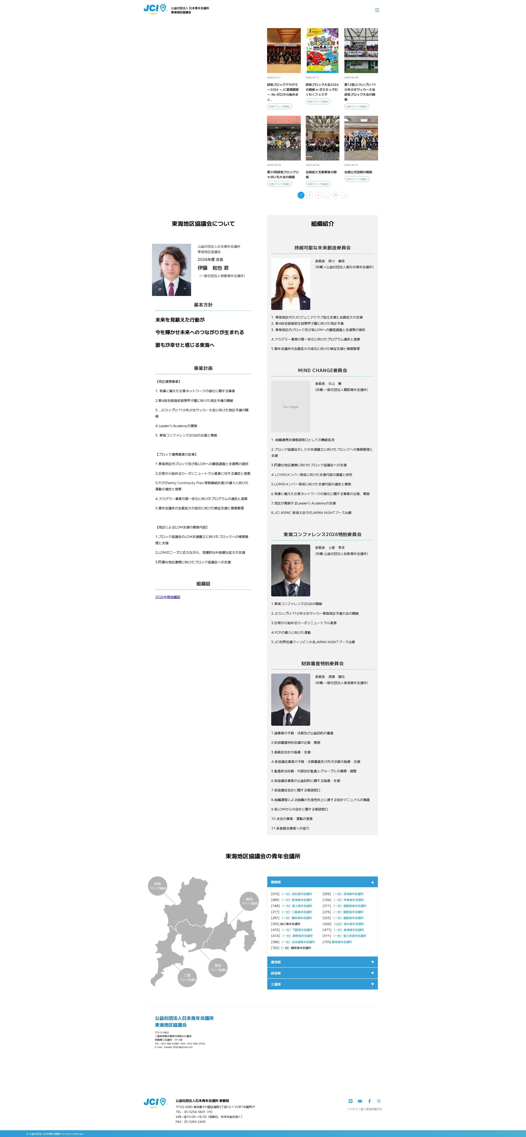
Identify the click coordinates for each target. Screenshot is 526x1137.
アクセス (352, 1109)
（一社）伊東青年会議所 (348, 900)
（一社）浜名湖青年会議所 (297, 942)
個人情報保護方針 (371, 1109)
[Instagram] (379, 1101)
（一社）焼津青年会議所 (348, 930)
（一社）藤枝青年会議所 (296, 918)
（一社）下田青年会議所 (296, 930)
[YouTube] (360, 1101)
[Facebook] (369, 1101)
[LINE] (350, 1101)
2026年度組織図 (167, 596)
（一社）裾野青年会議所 (297, 936)
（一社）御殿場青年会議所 (349, 906)
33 (335, 195)
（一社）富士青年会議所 (296, 906)
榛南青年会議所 (342, 942)
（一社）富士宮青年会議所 (349, 936)
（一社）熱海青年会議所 (296, 900)
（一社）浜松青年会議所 (296, 894)
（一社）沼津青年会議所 (347, 894)
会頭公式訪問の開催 (358, 172)
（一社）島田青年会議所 (347, 918)
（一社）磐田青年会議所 (347, 912)
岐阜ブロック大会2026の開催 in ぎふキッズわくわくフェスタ (322, 89)
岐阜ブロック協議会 (279, 106)
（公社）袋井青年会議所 (348, 924)
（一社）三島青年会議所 (296, 912)
